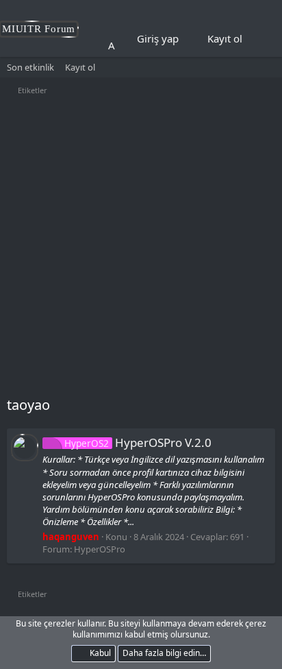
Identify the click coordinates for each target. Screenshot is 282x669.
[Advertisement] (141, 247)
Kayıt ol (80, 67)
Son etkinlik (30, 67)
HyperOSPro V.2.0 (138, 442)
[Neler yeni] (262, 39)
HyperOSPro (99, 549)
